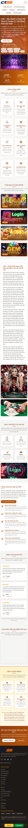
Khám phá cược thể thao (9, 44)
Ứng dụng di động (5, 771)
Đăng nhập (21, 740)
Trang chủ (3, 769)
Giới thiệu (3, 789)
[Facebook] (2, 759)
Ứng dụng (3, 783)
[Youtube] (8, 759)
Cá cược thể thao (5, 773)
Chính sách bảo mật (5, 793)
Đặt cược (3, 781)
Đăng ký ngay (6, 40)
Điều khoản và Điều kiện (6, 791)
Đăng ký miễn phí (8, 740)
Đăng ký (2, 805)
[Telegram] (5, 759)
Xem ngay (5, 206)
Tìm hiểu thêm (21, 720)
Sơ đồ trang (3, 800)
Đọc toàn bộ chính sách (9, 501)
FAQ (2, 797)
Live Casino (3, 779)
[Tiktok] (11, 759)
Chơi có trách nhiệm (5, 795)
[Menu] (25, 2)
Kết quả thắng (4, 775)
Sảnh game (3, 777)
